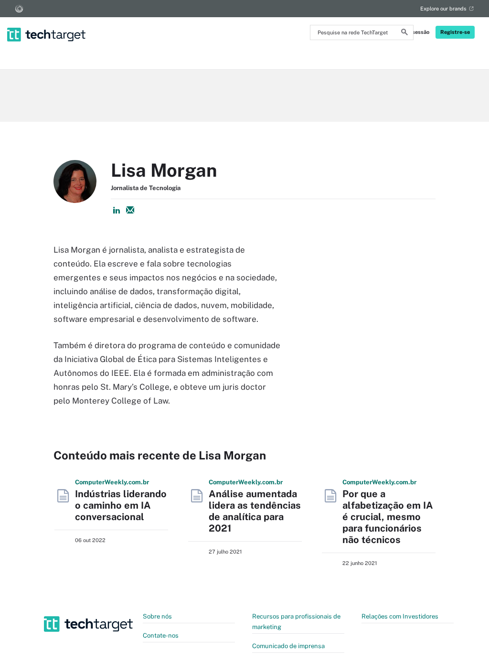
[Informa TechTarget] (19, 8)
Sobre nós (157, 616)
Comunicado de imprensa (288, 646)
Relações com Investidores (399, 616)
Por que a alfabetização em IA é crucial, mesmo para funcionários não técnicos (387, 516)
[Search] (404, 33)
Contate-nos (161, 635)
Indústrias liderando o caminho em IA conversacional (121, 505)
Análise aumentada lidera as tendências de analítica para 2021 (255, 511)
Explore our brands (443, 8)
